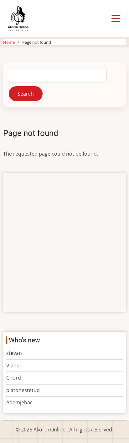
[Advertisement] (64, 242)
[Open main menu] (115, 18)
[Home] (18, 18)
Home (9, 42)
